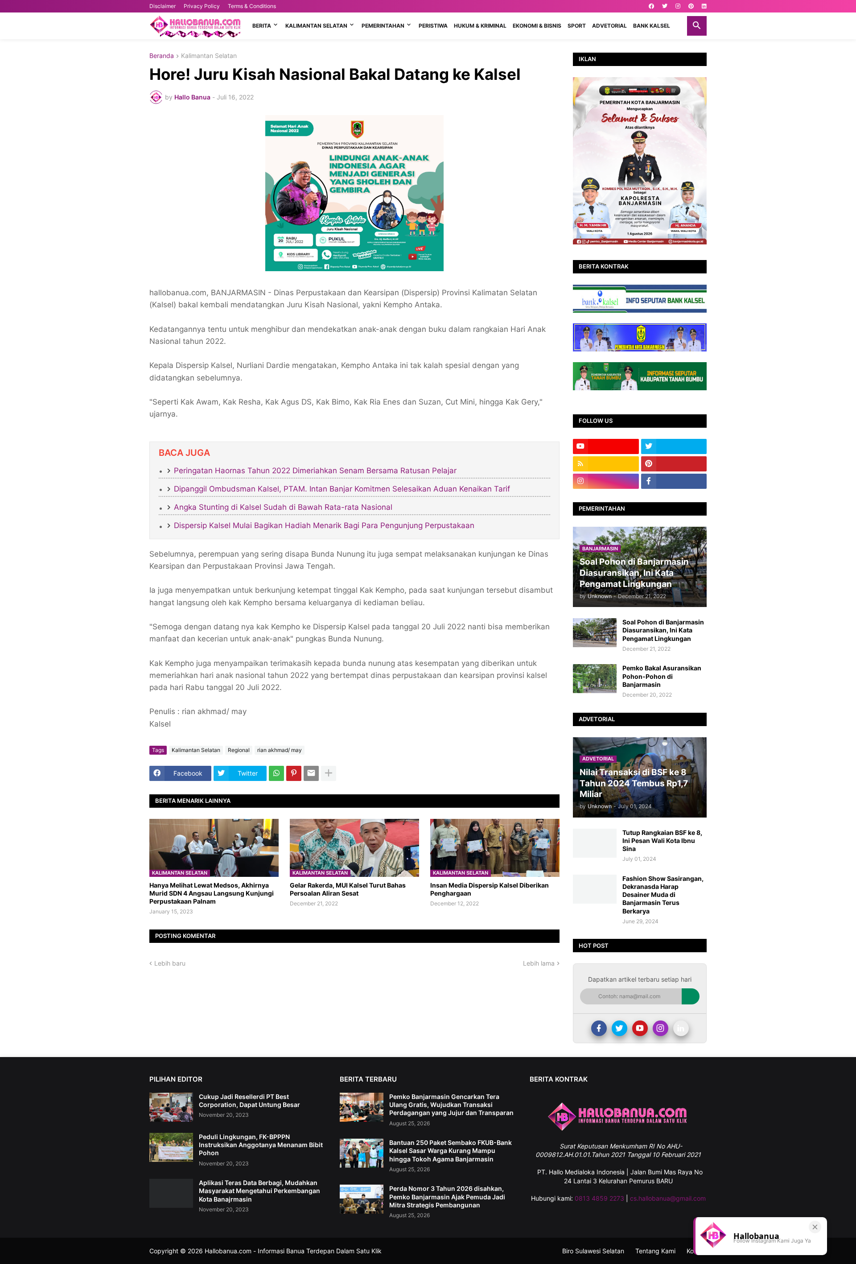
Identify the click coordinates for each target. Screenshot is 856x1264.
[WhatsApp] (276, 773)
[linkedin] (704, 6)
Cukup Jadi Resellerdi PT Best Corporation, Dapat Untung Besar (249, 1100)
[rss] (606, 463)
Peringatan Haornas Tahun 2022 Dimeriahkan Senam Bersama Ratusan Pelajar (315, 470)
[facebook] (651, 6)
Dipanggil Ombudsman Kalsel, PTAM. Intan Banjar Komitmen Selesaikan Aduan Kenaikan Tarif (342, 488)
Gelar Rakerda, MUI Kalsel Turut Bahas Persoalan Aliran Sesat (348, 889)
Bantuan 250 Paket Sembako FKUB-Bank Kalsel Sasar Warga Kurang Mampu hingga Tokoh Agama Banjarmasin (450, 1150)
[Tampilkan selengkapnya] (328, 773)
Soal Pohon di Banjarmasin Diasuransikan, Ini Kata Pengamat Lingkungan (663, 630)
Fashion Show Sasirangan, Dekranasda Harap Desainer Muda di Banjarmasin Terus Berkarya (663, 895)
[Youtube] (640, 1028)
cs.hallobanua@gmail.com (668, 1198)
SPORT (577, 25)
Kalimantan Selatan (209, 56)
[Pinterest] (293, 773)
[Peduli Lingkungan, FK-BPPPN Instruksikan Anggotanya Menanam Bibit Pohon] (171, 1147)
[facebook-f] (674, 481)
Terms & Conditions (252, 6)
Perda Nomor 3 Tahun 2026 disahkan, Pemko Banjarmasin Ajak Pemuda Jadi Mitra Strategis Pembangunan (447, 1196)
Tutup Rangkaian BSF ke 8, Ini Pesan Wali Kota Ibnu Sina (662, 840)
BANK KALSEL (651, 25)
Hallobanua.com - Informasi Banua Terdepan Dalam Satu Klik (293, 1251)
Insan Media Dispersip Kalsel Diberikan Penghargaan (489, 889)
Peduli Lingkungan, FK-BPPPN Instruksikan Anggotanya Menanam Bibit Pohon (261, 1145)
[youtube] (606, 446)
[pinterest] (691, 6)
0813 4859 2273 (599, 1198)
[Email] (311, 773)
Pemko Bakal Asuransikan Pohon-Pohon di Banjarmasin (661, 676)
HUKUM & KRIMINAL (480, 25)
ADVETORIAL (609, 25)
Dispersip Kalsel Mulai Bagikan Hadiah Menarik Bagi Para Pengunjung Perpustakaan (324, 525)
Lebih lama (539, 963)
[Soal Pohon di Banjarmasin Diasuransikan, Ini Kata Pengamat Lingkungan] (595, 632)
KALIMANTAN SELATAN (316, 25)
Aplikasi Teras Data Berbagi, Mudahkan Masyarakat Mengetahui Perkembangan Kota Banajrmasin (259, 1190)
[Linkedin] (681, 1028)
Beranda (161, 56)
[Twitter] (619, 1028)
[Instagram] (660, 1028)
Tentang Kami (655, 1251)
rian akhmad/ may (279, 750)
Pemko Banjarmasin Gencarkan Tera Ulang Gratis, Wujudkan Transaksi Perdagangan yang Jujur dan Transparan (451, 1104)
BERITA (261, 25)
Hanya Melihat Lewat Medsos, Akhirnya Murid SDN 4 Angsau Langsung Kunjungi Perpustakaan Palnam (211, 893)
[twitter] (664, 6)
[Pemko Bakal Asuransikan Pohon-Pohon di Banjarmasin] (595, 678)
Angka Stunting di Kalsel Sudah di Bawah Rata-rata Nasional (283, 507)
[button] (697, 26)
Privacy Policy (202, 6)
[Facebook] (599, 1028)
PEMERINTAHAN (383, 25)
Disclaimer (162, 6)
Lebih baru (169, 963)
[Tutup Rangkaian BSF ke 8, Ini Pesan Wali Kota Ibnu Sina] (595, 843)
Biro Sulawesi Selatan (593, 1251)
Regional (239, 750)
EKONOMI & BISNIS (537, 25)
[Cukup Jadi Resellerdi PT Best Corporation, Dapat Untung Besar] (171, 1107)
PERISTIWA (433, 25)
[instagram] (677, 6)
